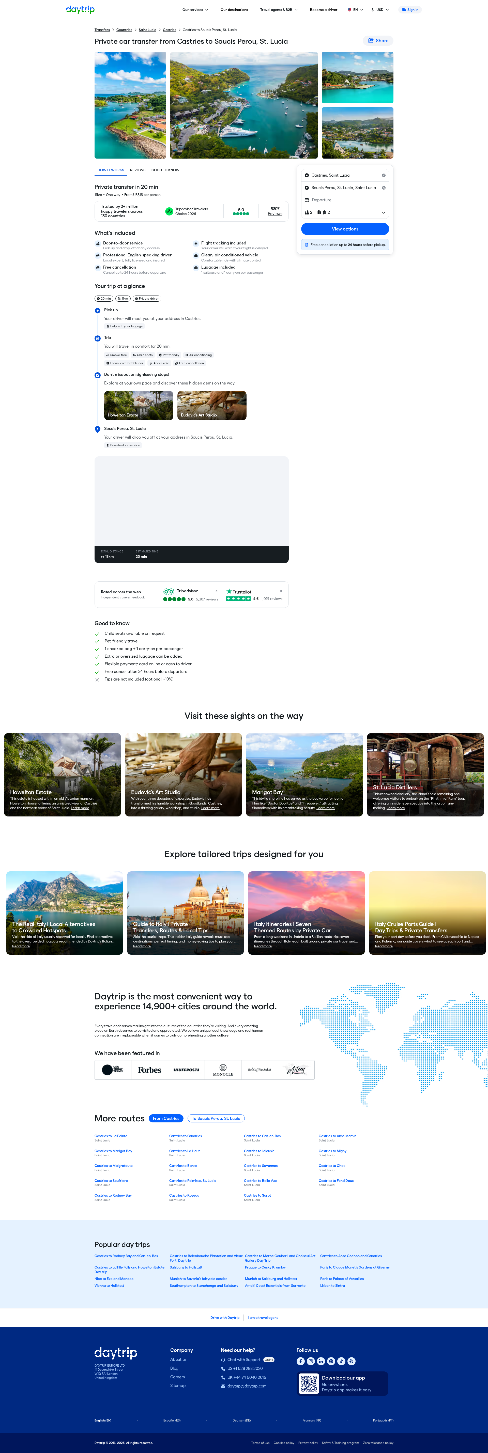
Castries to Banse (183, 1166)
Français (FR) (312, 1420)
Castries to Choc (332, 1166)
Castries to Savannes (261, 1166)
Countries (124, 30)
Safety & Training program (340, 1442)
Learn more (80, 808)
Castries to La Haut (184, 1151)
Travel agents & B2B (276, 10)
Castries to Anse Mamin (337, 1136)
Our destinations (234, 10)
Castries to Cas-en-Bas (262, 1136)
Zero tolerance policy (378, 1442)
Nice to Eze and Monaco (114, 1279)
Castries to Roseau (184, 1195)
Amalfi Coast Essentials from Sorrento (275, 1286)
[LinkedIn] (321, 1361)
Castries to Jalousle (259, 1151)
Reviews (137, 170)
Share (382, 40)
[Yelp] (351, 1361)
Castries (169, 30)
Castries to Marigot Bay (113, 1151)
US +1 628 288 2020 (245, 1368)
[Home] (80, 10)
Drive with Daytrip (224, 1318)
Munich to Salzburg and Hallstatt (271, 1279)
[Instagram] (311, 1361)
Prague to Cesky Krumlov (265, 1267)
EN (355, 10)
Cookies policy (284, 1442)
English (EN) (103, 1420)
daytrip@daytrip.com (247, 1386)
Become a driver (324, 10)
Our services (192, 10)
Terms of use (260, 1442)
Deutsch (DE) (242, 1420)
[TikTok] (341, 1361)
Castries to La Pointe (111, 1136)
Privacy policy (308, 1442)
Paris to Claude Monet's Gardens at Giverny (355, 1267)
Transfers (102, 30)
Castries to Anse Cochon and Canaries (351, 1256)
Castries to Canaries (185, 1136)
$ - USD (378, 10)
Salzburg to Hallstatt (186, 1267)
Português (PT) (383, 1420)
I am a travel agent (263, 1318)
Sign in (412, 10)
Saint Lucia (147, 30)
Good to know (165, 170)
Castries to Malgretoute (114, 1166)
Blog (174, 1368)
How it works (111, 170)
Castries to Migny (332, 1151)
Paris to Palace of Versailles (342, 1279)
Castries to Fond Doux (336, 1181)
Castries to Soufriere (111, 1181)
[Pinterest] (331, 1361)
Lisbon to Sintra (332, 1286)
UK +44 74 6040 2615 (246, 1377)
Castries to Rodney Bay (113, 1195)
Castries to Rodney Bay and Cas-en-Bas (126, 1256)
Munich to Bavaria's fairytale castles (198, 1279)
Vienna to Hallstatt (109, 1286)
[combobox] (345, 175)
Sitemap (178, 1385)
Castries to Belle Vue (260, 1181)
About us (178, 1359)
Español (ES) (171, 1420)
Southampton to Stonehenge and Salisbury (204, 1286)
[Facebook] (301, 1361)
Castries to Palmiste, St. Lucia (192, 1181)
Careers (177, 1377)
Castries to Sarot (257, 1195)
